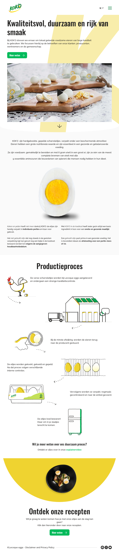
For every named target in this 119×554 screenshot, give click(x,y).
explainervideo (73, 449)
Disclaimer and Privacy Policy (39, 547)
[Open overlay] (110, 8)
